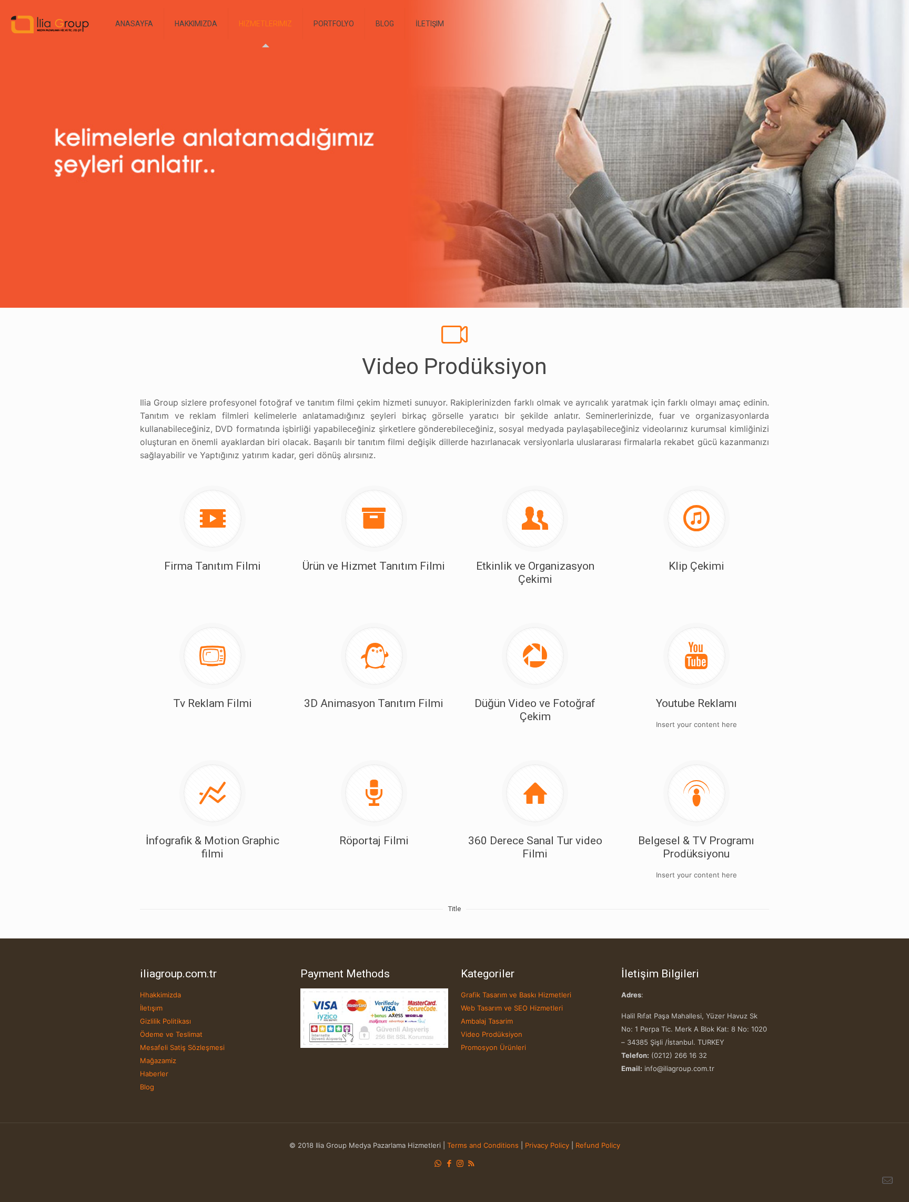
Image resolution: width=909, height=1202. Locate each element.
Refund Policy (597, 1145)
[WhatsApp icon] (438, 1163)
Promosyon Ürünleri (493, 1047)
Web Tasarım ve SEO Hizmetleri (512, 1008)
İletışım (151, 1008)
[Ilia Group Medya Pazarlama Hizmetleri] (50, 23)
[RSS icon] (471, 1163)
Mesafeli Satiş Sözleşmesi (182, 1047)
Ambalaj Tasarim (487, 1021)
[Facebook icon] (449, 1163)
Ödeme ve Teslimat (171, 1034)
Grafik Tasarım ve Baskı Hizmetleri (516, 995)
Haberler (154, 1073)
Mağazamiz (158, 1060)
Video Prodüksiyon (491, 1034)
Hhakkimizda (160, 995)
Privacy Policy (547, 1145)
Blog (147, 1087)
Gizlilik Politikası (165, 1021)
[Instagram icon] (460, 1163)
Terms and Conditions (483, 1145)
